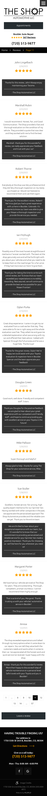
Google (27, 771)
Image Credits (25, 783)
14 (20, 703)
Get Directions (20, 746)
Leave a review (23, 716)
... (12, 697)
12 (41, 697)
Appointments (23, 25)
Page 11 (30, 50)
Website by (23, 793)
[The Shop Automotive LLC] (23, 13)
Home (5, 50)
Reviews (17, 50)
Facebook (19, 771)
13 (15, 703)
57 (32, 703)
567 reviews (29, 37)
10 (29, 697)
